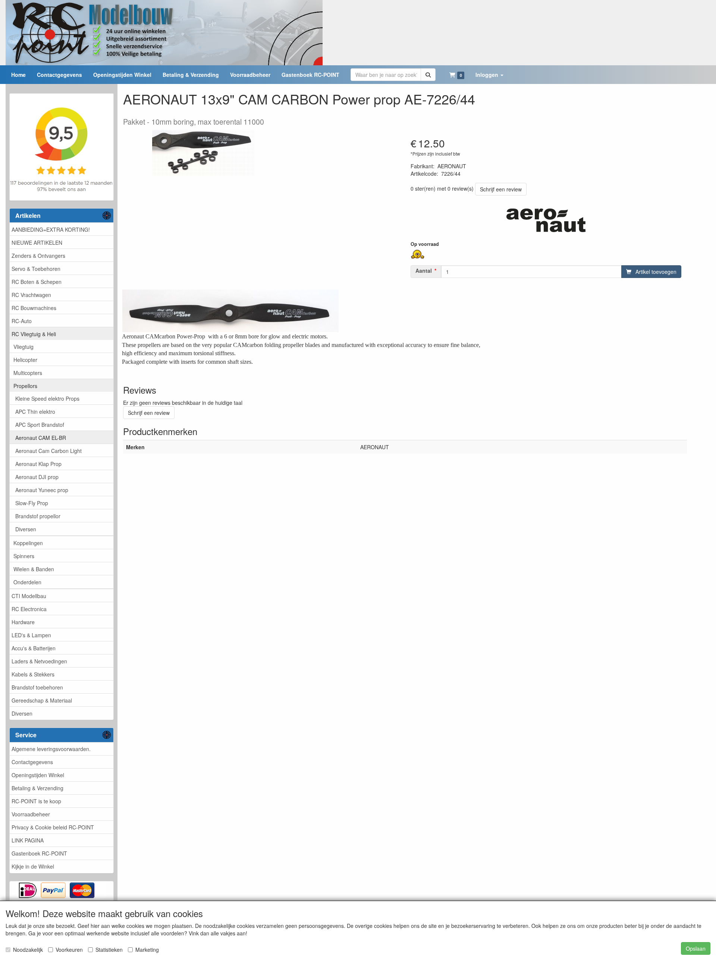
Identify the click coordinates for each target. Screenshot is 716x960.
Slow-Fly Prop (31, 503)
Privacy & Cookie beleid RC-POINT (53, 827)
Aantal (423, 270)
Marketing (147, 949)
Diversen (25, 529)
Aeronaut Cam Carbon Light (48, 450)
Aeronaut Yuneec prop (41, 490)
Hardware (23, 622)
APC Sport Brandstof (39, 424)
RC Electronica (29, 609)
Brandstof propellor (37, 516)
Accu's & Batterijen (34, 648)
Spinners (23, 556)
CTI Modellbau (29, 596)
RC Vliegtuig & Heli (34, 334)
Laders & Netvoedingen (39, 661)
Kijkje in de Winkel (33, 866)
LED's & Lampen (31, 635)
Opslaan (696, 948)
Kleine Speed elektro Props (47, 398)
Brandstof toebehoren (37, 687)
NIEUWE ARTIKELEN (37, 242)
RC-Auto (22, 321)
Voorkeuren (69, 949)
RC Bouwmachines (34, 308)
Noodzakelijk (28, 949)
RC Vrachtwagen (31, 294)
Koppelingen (28, 543)
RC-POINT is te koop (36, 801)
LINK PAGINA (28, 840)
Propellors (25, 386)
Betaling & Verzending (37, 788)
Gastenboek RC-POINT (39, 853)
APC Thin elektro (35, 411)
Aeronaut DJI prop (37, 477)
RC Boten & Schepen (37, 281)
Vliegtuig (23, 346)
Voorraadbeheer (31, 814)
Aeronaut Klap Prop (38, 464)
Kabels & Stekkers (33, 674)
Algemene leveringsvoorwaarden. (51, 749)
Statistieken (109, 949)
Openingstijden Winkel (38, 775)
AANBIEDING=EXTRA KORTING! (51, 229)
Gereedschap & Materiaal (42, 700)
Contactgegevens (32, 762)
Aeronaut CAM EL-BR (40, 437)
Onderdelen (27, 582)
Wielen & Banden (33, 569)
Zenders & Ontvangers (38, 255)
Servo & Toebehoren (36, 268)
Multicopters (27, 372)
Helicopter (25, 359)
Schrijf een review (501, 189)
